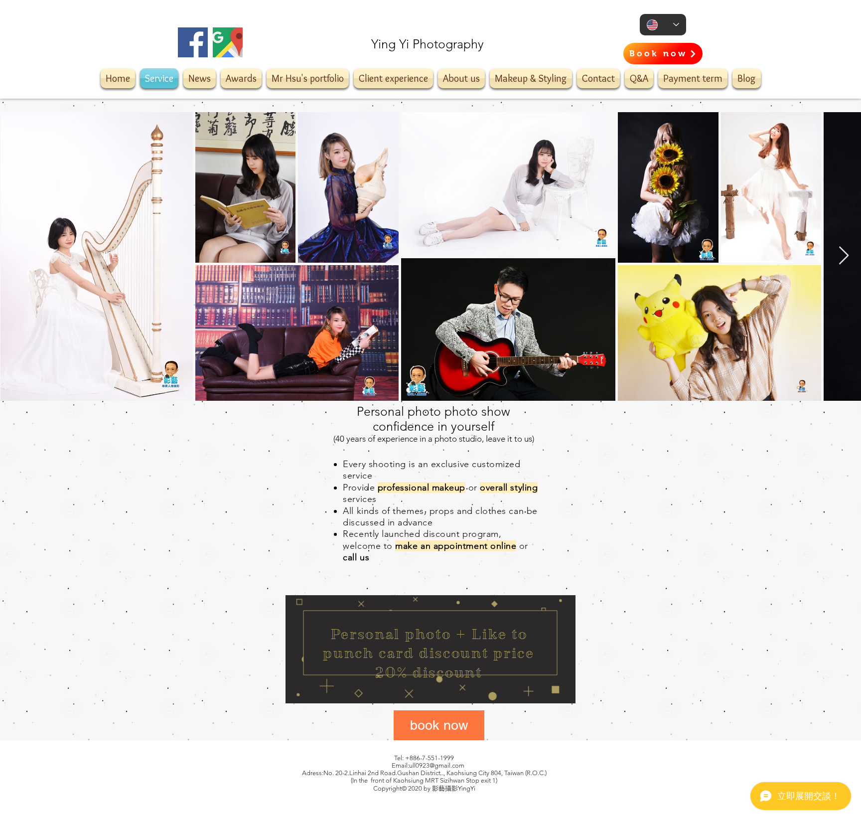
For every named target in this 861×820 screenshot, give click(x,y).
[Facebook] (193, 42)
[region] (430, 649)
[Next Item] (844, 256)
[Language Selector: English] (663, 24)
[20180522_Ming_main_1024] (228, 42)
